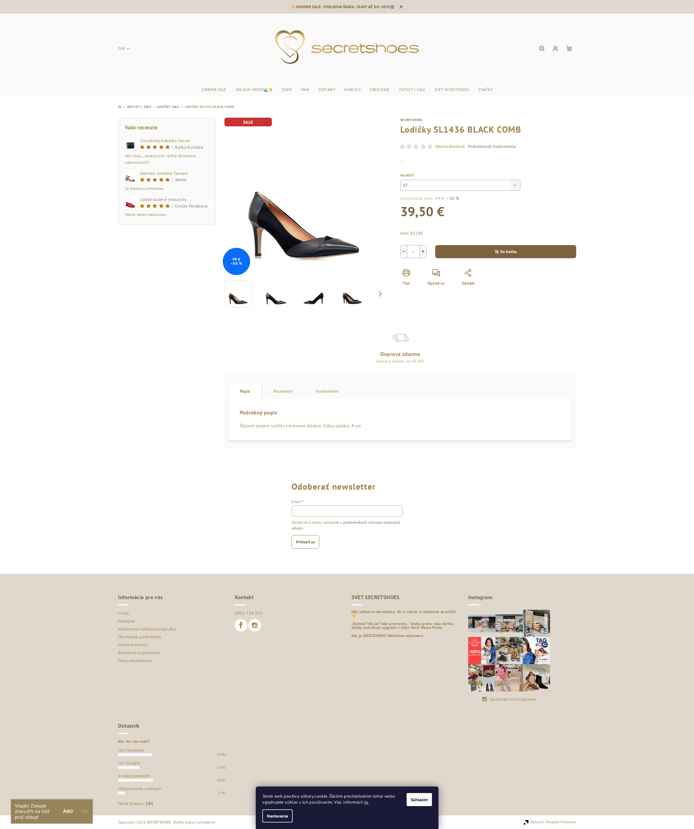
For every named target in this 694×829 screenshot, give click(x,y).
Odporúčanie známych (140, 788)
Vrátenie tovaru (133, 644)
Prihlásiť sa (305, 542)
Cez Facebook (131, 750)
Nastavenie (277, 816)
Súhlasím (419, 799)
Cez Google (129, 763)
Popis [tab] (245, 391)
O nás (123, 613)
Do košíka (508, 251)
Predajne (126, 621)
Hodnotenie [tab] (327, 391)
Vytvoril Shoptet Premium (553, 821)
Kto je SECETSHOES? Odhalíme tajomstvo (387, 636)
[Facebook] (241, 625)
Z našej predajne (134, 775)
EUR (121, 48)
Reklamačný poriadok (139, 652)
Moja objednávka (135, 660)
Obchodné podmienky (139, 636)
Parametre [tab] (283, 391)
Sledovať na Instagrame (513, 699)
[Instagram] (254, 625)
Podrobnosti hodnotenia (492, 146)
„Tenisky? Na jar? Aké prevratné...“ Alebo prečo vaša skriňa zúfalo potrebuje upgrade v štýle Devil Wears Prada (402, 625)
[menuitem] (214, 89)
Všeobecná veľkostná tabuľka (147, 629)
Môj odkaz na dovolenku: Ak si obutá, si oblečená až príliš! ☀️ (403, 613)
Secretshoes (411, 120)
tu (366, 802)
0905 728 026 (249, 613)
